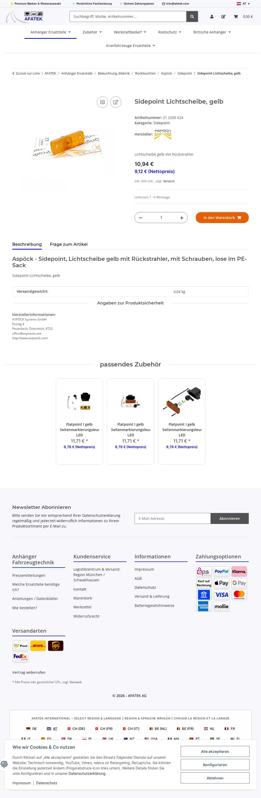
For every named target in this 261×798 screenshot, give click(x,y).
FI (238, 739)
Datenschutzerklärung (87, 773)
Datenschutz (46, 783)
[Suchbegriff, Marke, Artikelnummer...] (192, 16)
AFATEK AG (137, 695)
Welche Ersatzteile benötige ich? (36, 587)
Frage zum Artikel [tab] (69, 244)
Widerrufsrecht (86, 616)
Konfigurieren (215, 765)
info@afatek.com (177, 3)
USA (154, 739)
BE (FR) (188, 729)
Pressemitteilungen (28, 575)
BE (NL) (161, 729)
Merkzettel (82, 607)
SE (218, 739)
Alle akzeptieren (215, 751)
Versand (168, 181)
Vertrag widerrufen (28, 672)
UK (111, 739)
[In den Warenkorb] (16, 89)
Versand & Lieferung (152, 596)
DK (70, 739)
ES (49, 739)
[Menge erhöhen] (181, 217)
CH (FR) (106, 729)
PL (90, 739)
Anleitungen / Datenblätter (35, 598)
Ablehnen (215, 778)
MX (176, 739)
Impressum (21, 783)
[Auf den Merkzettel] (115, 102)
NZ (132, 739)
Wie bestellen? (24, 607)
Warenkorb (82, 598)
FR (233, 729)
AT (55, 729)
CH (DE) (78, 729)
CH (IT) (133, 729)
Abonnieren (229, 518)
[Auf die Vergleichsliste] (102, 102)
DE (34, 729)
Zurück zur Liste (28, 73)
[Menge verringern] (140, 217)
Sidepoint (161, 122)
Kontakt (79, 589)
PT (197, 739)
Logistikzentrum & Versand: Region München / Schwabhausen (96, 574)
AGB (138, 578)
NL (212, 729)
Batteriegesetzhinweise (154, 605)
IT (29, 739)
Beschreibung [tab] (27, 244)
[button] (211, 16)
